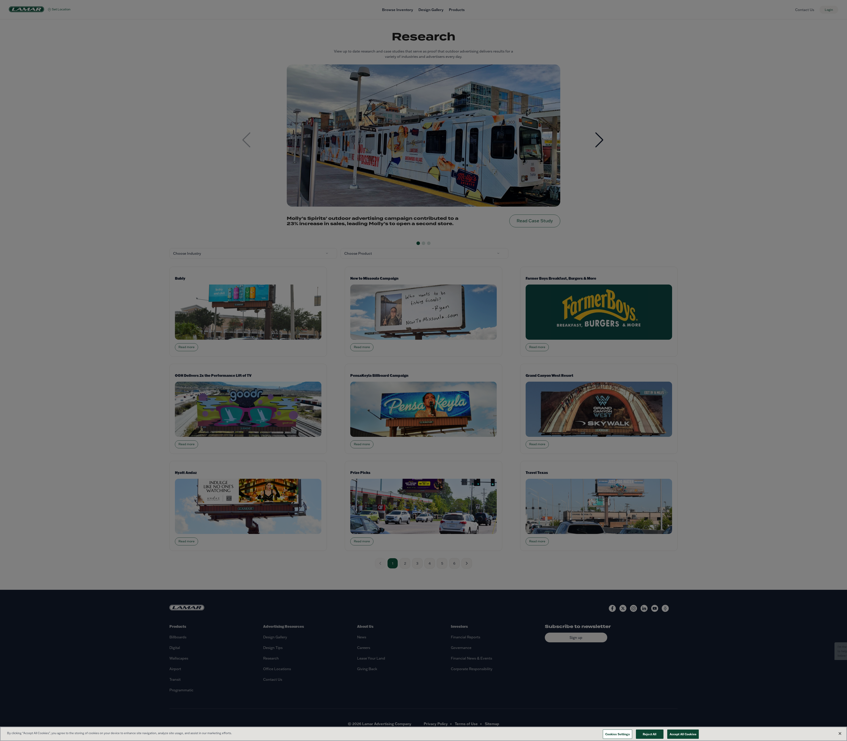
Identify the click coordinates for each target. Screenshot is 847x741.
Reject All (649, 734)
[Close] (840, 733)
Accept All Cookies (683, 734)
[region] (423, 734)
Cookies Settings (617, 734)
